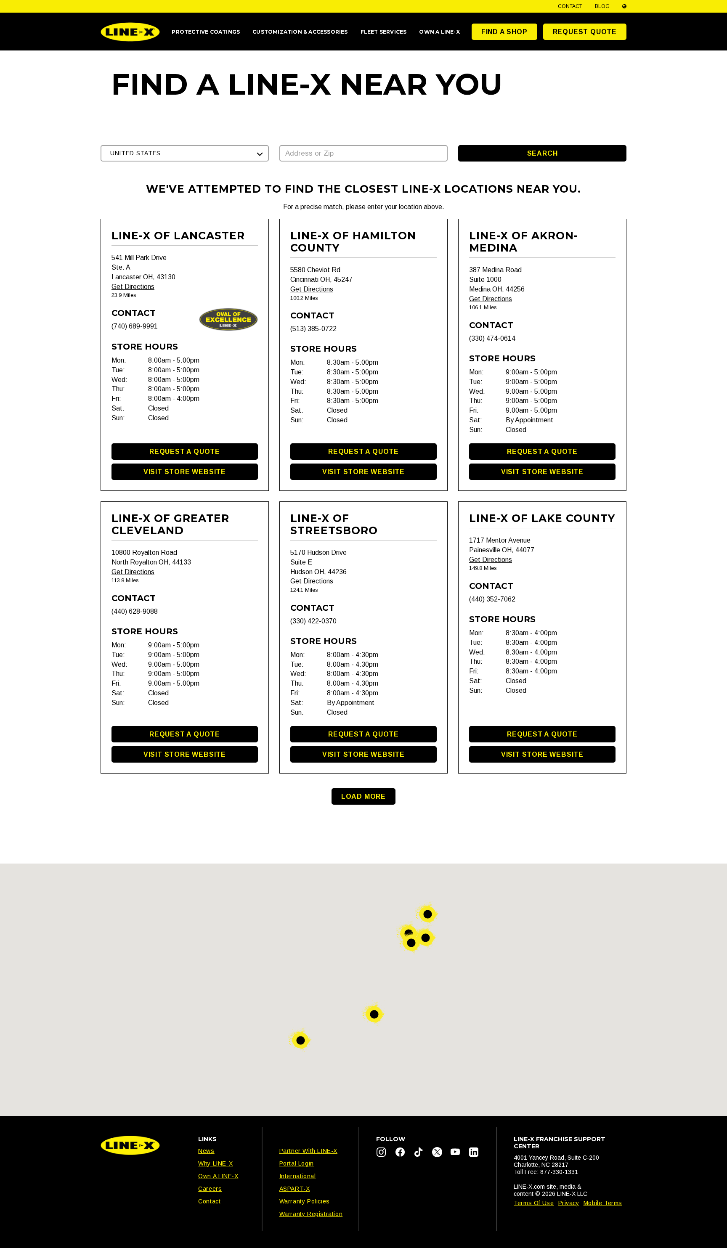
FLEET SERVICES (384, 32)
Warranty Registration (311, 1214)
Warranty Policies (304, 1201)
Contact (570, 6)
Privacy (568, 1203)
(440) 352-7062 (492, 599)
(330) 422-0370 (313, 621)
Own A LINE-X (218, 1176)
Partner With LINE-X (308, 1150)
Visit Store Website (184, 471)
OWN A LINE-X (439, 32)
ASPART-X (294, 1188)
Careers (210, 1188)
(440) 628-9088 (134, 611)
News (206, 1150)
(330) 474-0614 (492, 338)
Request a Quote (184, 451)
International (297, 1176)
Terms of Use (534, 1203)
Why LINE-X (215, 1163)
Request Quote (585, 31)
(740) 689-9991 (134, 326)
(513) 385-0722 (313, 328)
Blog (602, 6)
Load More (363, 796)
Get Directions (132, 286)
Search (542, 153)
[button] (185, 153)
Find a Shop (504, 31)
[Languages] (624, 6)
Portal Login (296, 1163)
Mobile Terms (603, 1203)
